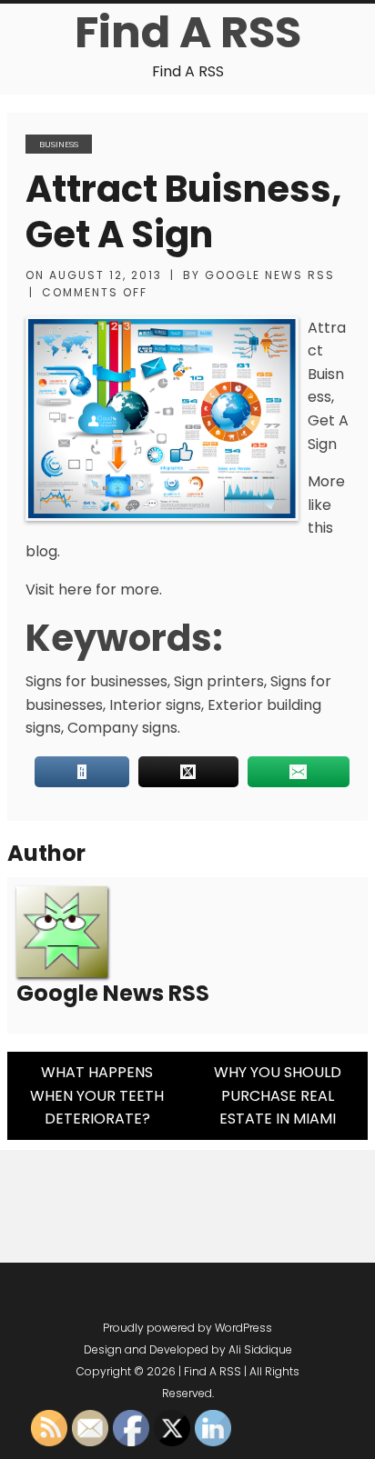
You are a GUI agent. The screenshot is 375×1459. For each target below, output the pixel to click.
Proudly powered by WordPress (187, 1327)
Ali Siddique (260, 1349)
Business (58, 144)
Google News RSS (270, 275)
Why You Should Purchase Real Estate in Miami (277, 1095)
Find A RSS (188, 32)
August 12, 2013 (105, 275)
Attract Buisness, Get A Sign (183, 212)
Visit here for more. (93, 589)
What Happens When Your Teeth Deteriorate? (97, 1095)
